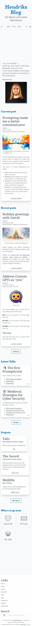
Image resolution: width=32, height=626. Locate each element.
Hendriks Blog (16, 9)
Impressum (4, 606)
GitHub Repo (10, 383)
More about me (7, 79)
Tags (2, 598)
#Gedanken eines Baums (18, 131)
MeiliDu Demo (15, 492)
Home (8, 27)
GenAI (19, 27)
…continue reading (16, 198)
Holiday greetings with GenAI (15, 216)
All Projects (16, 501)
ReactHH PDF (10, 381)
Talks (2, 595)
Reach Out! (23, 624)
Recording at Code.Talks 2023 (15, 410)
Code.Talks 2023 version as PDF (15, 413)
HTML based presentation (14, 379)
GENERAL (4, 128)
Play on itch (15, 473)
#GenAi (4, 224)
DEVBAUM (5, 283)
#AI (17, 286)
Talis (14, 449)
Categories (4, 600)
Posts (14, 27)
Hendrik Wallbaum (17, 620)
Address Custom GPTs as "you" (14, 278)
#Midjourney (16, 224)
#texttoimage (23, 224)
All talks (16, 422)
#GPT (14, 286)
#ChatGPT (9, 224)
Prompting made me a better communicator (15, 121)
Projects (3, 603)
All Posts (16, 352)
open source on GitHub (18, 257)
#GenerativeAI (6, 131)
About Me (4, 592)
